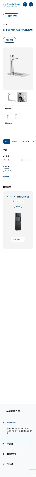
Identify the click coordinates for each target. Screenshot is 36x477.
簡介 (6, 141)
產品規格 (26, 141)
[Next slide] (32, 97)
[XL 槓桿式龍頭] (8, 116)
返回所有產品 (12, 16)
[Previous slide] (4, 97)
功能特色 (15, 141)
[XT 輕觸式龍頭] (16, 116)
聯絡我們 (9, 40)
